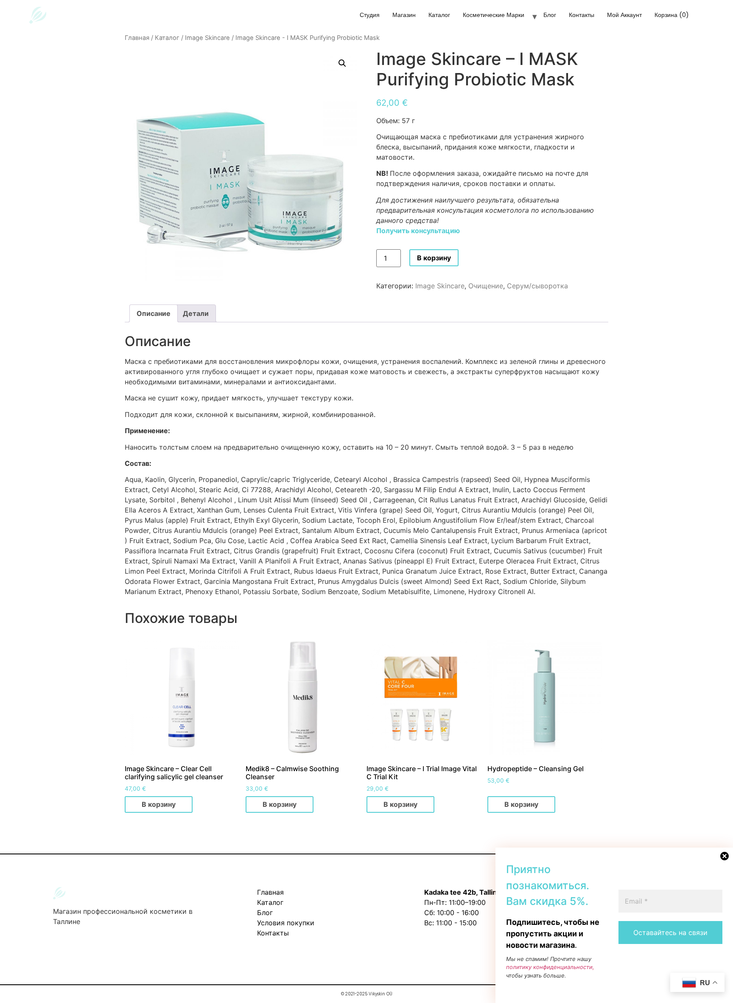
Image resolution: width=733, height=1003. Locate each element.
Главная (137, 38)
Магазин (404, 15)
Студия (370, 15)
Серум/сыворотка (537, 286)
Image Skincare (207, 38)
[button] (342, 63)
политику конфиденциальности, (550, 967)
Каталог (439, 15)
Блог (549, 15)
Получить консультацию (418, 230)
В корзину (434, 258)
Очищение (485, 286)
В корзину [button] (159, 804)
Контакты (581, 15)
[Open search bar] (710, 18)
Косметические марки (493, 15)
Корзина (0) (672, 15)
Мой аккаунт (624, 15)
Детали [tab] (196, 313)
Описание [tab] (154, 313)
